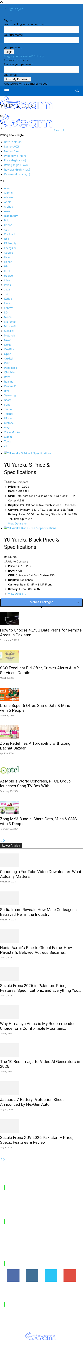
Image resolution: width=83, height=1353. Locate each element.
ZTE (6, 446)
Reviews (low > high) (17, 174)
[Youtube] (74, 1348)
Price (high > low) (15, 160)
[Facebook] (31, 1348)
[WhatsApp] (66, 1348)
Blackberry (11, 215)
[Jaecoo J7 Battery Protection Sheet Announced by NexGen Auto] (41, 1088)
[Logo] (26, 112)
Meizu (8, 317)
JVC (6, 294)
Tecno (8, 409)
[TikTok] (48, 1348)
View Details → (17, 523)
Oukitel (8, 358)
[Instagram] (40, 1348)
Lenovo (8, 307)
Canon (8, 225)
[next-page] (4, 840)
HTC (7, 271)
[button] (6, 91)
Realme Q (10, 386)
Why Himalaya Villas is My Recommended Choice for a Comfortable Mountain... (38, 1026)
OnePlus (9, 349)
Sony (7, 404)
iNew (7, 280)
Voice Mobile (12, 432)
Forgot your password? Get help (24, 56)
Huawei (8, 275)
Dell (6, 238)
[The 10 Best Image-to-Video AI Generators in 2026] (41, 1050)
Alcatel (8, 192)
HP (6, 266)
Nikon (7, 340)
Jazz (7, 289)
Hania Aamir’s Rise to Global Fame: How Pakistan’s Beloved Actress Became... (36, 950)
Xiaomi (8, 436)
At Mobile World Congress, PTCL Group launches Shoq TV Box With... (35, 783)
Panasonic (10, 367)
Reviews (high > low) (17, 169)
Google (8, 252)
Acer (7, 188)
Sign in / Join (15, 9)
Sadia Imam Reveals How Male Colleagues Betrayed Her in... (41, 1242)
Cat (6, 229)
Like (13, 1270)
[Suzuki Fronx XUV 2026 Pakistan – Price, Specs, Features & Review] (41, 1126)
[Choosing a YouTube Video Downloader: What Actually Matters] (41, 860)
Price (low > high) (15, 155)
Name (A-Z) (11, 146)
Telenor (8, 413)
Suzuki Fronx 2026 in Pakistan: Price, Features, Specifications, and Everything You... (40, 988)
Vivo (6, 427)
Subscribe (70, 1270)
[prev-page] (1, 840)
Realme (8, 381)
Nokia (7, 344)
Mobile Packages (21, 1187)
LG (6, 312)
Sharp (8, 400)
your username (13, 35)
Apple (7, 202)
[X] (57, 1348)
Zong (7, 441)
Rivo (6, 390)
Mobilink (9, 330)
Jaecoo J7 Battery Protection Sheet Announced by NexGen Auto (32, 1102)
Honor (8, 261)
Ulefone (9, 423)
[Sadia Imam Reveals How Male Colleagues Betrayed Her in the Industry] (41, 898)
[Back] (5, 16)
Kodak (8, 298)
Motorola (9, 335)
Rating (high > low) (16, 165)
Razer (7, 376)
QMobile (9, 372)
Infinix (8, 284)
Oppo (7, 353)
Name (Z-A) (11, 151)
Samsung (10, 395)
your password (13, 47)
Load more (10, 1260)
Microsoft (10, 326)
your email (10, 75)
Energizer (10, 248)
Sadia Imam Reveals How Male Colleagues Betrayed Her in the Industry (38, 912)
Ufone (8, 418)
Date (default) (13, 141)
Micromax (10, 321)
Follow (32, 1270)
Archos (8, 206)
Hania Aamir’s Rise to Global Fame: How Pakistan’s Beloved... (40, 1253)
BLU (6, 220)
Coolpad (9, 234)
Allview (8, 197)
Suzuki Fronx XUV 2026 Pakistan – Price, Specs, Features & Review (36, 1140)
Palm (7, 363)
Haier (7, 257)
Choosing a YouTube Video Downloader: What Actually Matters (37, 1232)
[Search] (77, 91)
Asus (7, 211)
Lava (7, 303)
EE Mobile (10, 243)
